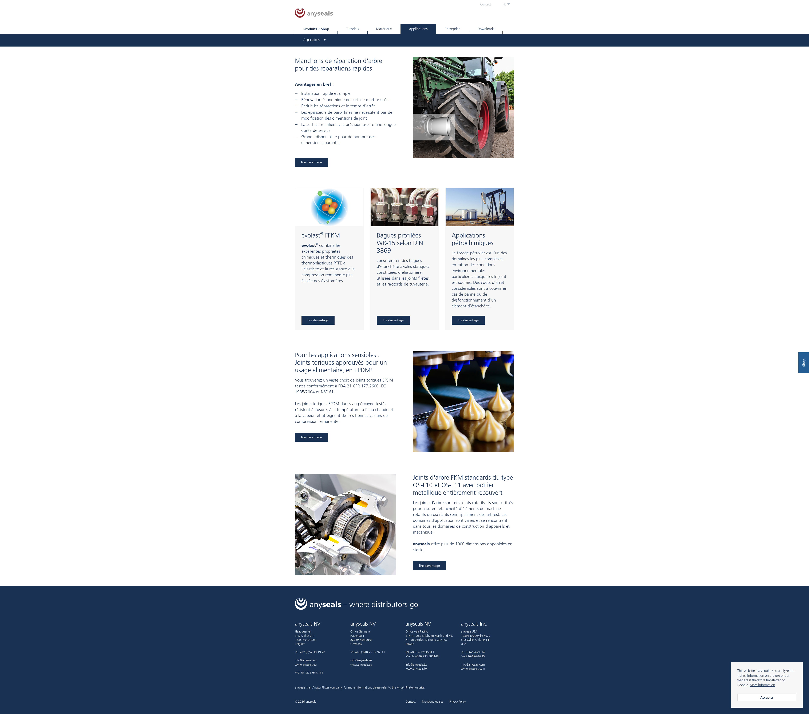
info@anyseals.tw (416, 664)
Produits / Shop (316, 29)
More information (762, 685)
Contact (485, 4)
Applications (418, 29)
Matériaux (384, 29)
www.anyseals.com (473, 668)
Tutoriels (352, 29)
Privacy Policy (457, 701)
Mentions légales (432, 701)
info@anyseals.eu (305, 660)
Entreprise (452, 29)
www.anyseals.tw (416, 668)
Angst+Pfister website (410, 687)
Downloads (485, 29)
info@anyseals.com (473, 664)
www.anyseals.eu (306, 664)
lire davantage (311, 162)
